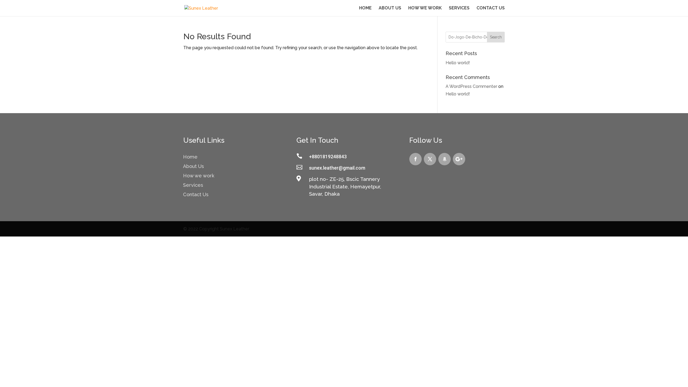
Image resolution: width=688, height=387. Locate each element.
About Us (390, 8)
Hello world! (458, 62)
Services (459, 8)
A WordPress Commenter (471, 86)
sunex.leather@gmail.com (337, 168)
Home (365, 8)
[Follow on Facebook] (415, 159)
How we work (425, 8)
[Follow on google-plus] (459, 159)
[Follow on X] (430, 159)
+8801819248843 (328, 156)
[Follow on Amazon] (444, 159)
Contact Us (490, 8)
